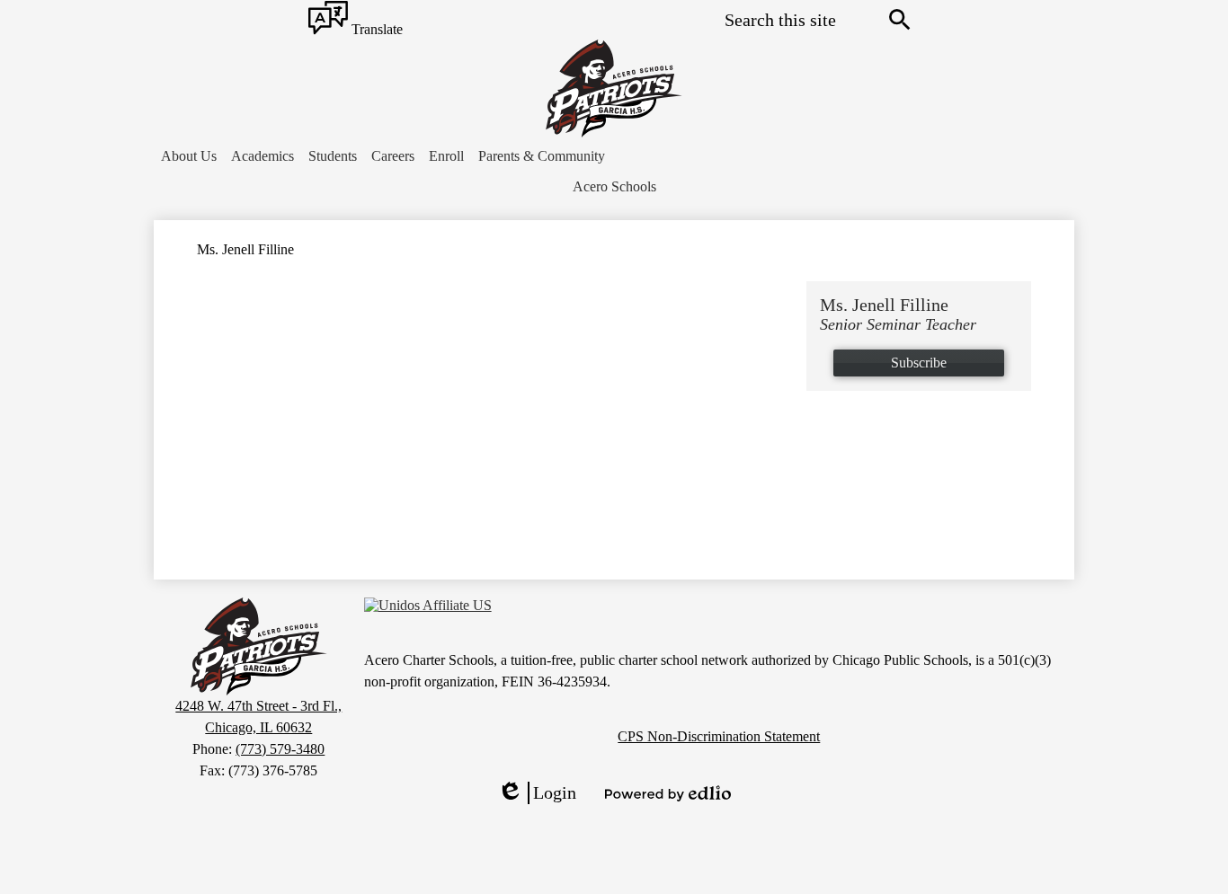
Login (536, 793)
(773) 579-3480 (280, 749)
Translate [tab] (375, 30)
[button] (189, 156)
